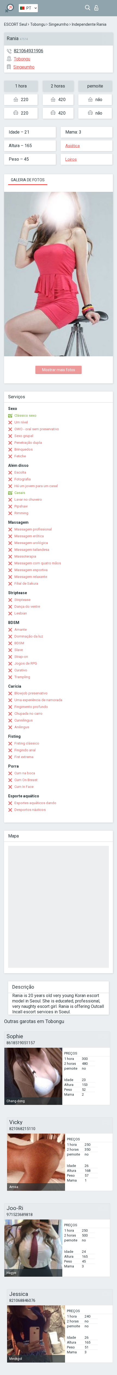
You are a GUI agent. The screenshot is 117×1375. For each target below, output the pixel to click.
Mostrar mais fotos (58, 370)
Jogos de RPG (25, 663)
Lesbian (20, 613)
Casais (19, 493)
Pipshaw (21, 506)
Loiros (71, 159)
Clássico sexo (25, 415)
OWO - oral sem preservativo (36, 429)
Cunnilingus (23, 720)
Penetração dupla (28, 443)
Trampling (22, 677)
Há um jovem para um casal (36, 486)
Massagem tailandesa (31, 550)
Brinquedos (23, 449)
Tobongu (37, 24)
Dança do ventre (27, 606)
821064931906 (28, 50)
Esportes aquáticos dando (35, 803)
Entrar (97, 6)
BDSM (19, 643)
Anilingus (21, 727)
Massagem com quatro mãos (37, 563)
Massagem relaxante (30, 577)
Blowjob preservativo (31, 693)
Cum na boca (24, 773)
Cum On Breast (26, 780)
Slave (18, 650)
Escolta (20, 472)
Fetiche (20, 456)
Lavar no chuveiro (28, 499)
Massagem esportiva (31, 570)
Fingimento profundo (31, 707)
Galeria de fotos (28, 180)
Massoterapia (25, 556)
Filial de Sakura (26, 583)
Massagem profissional (33, 529)
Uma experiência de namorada (38, 700)
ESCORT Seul (15, 24)
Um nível (21, 422)
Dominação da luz (28, 636)
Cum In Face (23, 787)
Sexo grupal (23, 436)
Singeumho (59, 24)
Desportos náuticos (30, 810)
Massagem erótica (29, 536)
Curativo (20, 670)
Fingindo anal (25, 750)
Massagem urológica (31, 543)
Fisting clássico (26, 743)
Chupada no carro (28, 713)
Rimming (21, 513)
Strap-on (21, 657)
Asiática (72, 145)
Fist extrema (23, 757)
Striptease (22, 600)
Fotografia (22, 479)
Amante (20, 629)
